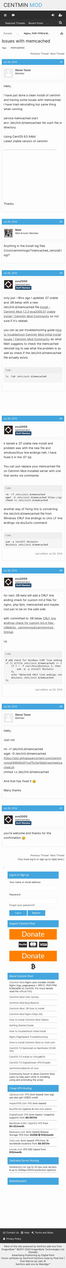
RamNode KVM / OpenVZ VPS (25, 1123)
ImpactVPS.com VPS (20, 1103)
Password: (15, 894)
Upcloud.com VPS (19, 1094)
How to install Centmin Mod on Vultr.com (32, 1042)
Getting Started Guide (21, 1025)
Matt (18, 230)
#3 (61, 273)
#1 (61, 61)
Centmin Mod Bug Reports (24, 1002)
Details (33, 1252)
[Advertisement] (30, 173)
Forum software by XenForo (17, 1258)
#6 (61, 706)
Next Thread (57, 53)
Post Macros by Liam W (33, 1261)
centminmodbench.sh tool (23, 1068)
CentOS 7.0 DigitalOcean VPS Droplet (30, 1062)
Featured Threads (15, 23)
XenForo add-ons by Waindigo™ (33, 1264)
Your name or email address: (25, 882)
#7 (61, 808)
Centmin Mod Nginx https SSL (26, 1014)
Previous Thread (39, 53)
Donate (33, 934)
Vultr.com (14, 1140)
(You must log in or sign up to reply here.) (41, 859)
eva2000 (21, 281)
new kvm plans (42, 1109)
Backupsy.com (17, 1131)
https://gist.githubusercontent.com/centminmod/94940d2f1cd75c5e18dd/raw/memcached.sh (33, 762)
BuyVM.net (15, 1109)
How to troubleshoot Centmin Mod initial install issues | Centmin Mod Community (33, 334)
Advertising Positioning (24, 1255)
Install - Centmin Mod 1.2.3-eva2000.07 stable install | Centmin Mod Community (29, 311)
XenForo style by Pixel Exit (48, 1258)
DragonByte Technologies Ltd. (48, 1249)
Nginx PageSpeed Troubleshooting (28, 1036)
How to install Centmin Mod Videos (29, 1019)
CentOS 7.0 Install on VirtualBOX (27, 1056)
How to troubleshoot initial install (27, 1031)
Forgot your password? (22, 905)
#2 (61, 221)
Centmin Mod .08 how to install (26, 1008)
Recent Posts (36, 23)
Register (36, 913)
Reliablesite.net (17, 1167)
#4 (60, 418)
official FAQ (25, 991)
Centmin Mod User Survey (24, 997)
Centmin (23, 5)
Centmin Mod (16, 982)
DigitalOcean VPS (18, 1114)
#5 (61, 570)
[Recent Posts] (13, 15)
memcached (17, 47)
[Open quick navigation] (61, 33)
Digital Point (47, 1255)
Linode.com (15, 1149)
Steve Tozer (23, 70)
